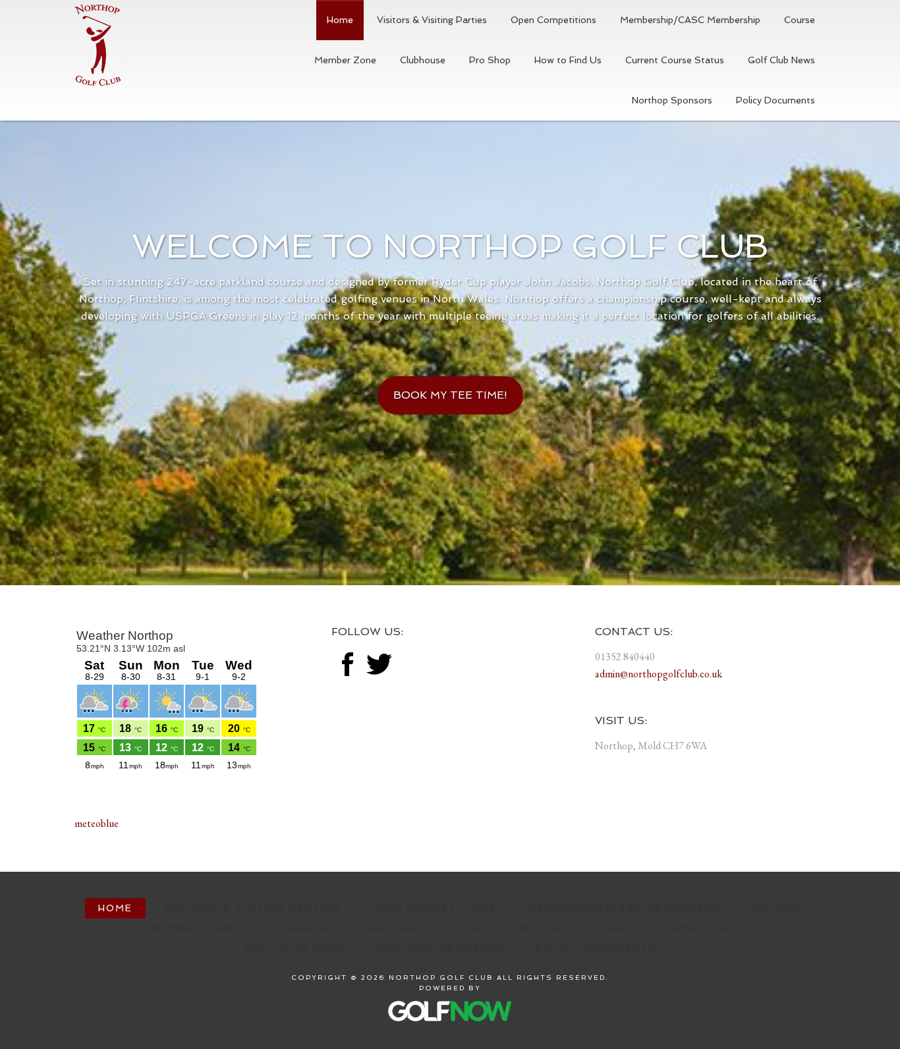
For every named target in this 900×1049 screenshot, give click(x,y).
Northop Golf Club (97, 45)
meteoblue (96, 823)
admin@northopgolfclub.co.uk (658, 674)
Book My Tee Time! (450, 395)
